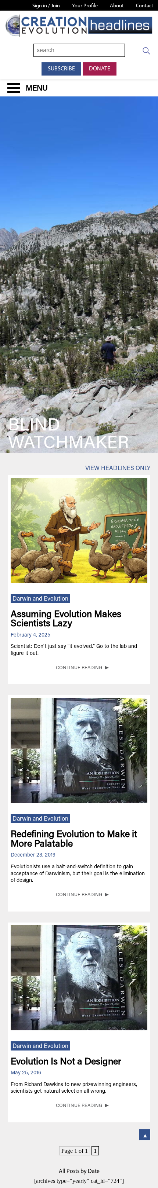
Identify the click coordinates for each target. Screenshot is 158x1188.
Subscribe (61, 69)
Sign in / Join (46, 6)
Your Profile (85, 6)
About (117, 6)
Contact (144, 6)
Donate (99, 69)
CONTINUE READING (79, 668)
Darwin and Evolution (40, 599)
